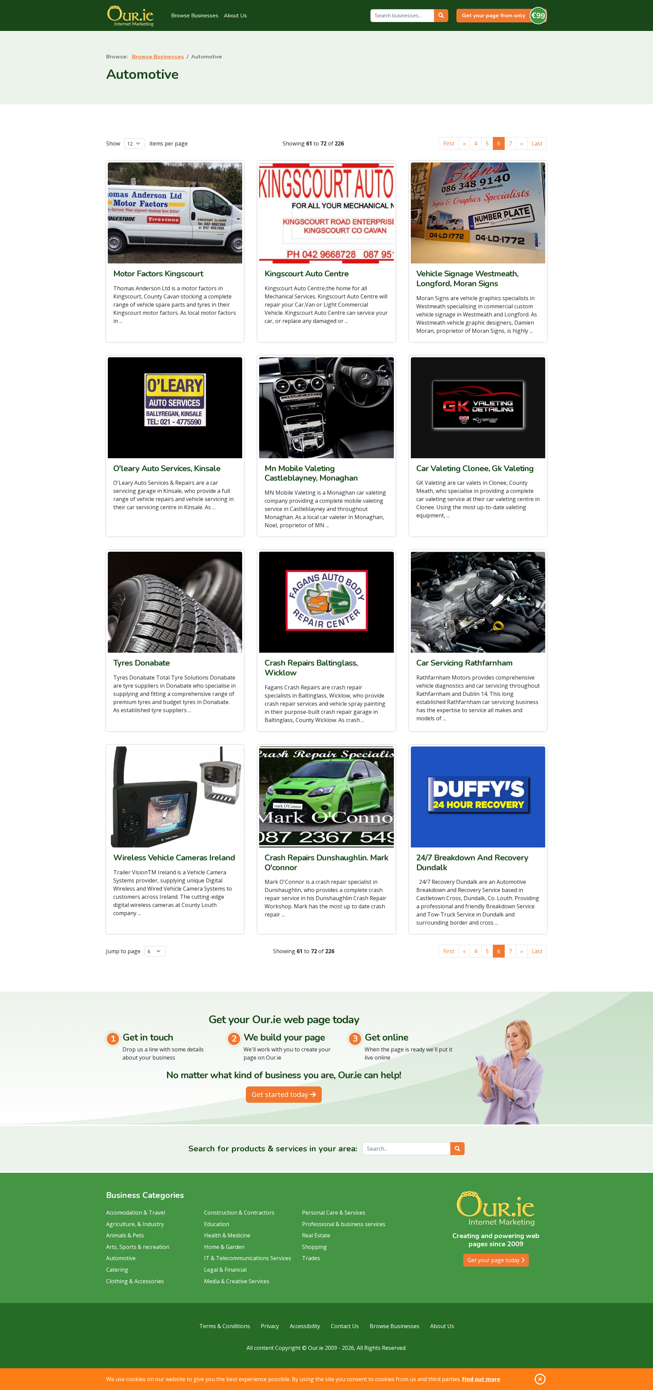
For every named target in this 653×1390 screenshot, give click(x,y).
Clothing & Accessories (135, 1281)
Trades (311, 1258)
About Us (235, 15)
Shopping (314, 1247)
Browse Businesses (194, 15)
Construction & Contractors (239, 1212)
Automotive (121, 1258)
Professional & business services (343, 1224)
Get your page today (494, 1260)
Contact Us (345, 1326)
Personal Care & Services (333, 1212)
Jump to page (124, 951)
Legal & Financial (225, 1269)
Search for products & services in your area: (272, 1149)
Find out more (481, 1379)
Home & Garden (224, 1247)
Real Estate (316, 1235)
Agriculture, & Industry (135, 1224)
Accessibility (305, 1326)
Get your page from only (504, 15)
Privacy (270, 1326)
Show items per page (147, 143)
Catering (117, 1269)
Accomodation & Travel (135, 1212)
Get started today (281, 1094)
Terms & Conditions (224, 1326)
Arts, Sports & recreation (137, 1247)
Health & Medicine (227, 1235)
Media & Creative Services (236, 1281)
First (448, 143)
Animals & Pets (125, 1235)
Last (537, 143)
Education (216, 1224)
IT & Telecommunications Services (247, 1258)
